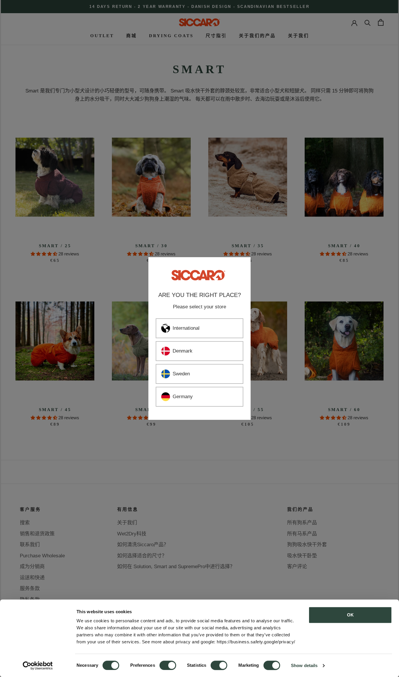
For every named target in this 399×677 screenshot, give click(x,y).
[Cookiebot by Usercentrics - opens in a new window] (37, 665)
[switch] (167, 665)
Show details (304, 665)
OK (350, 614)
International (186, 328)
